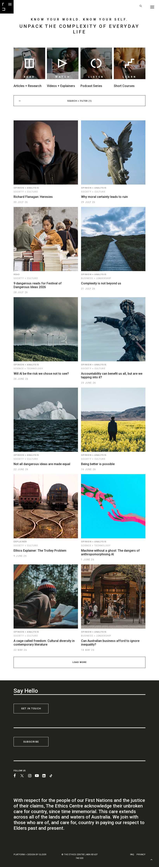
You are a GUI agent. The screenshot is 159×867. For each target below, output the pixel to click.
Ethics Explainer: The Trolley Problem (40, 550)
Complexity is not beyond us (101, 283)
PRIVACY (141, 854)
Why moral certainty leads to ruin (104, 197)
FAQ (132, 854)
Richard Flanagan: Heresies (33, 197)
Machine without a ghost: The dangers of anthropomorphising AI (110, 552)
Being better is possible (98, 464)
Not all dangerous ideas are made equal (42, 464)
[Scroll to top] (151, 859)
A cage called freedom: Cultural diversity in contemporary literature (44, 642)
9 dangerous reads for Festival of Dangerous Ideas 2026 (38, 285)
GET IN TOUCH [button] (31, 708)
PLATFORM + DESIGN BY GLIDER (30, 854)
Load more (79, 662)
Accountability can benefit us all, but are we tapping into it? (111, 375)
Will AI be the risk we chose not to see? (41, 373)
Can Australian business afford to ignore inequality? (110, 642)
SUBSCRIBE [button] (31, 741)
